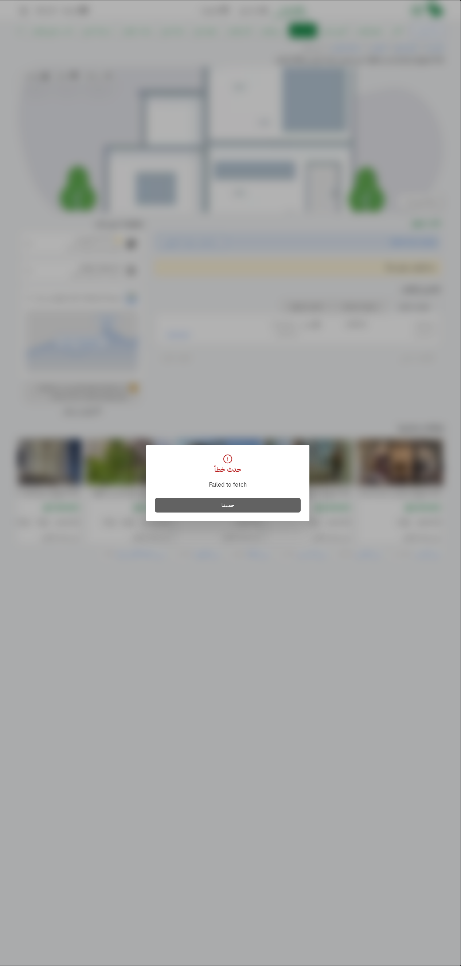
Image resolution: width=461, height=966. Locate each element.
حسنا (228, 505)
